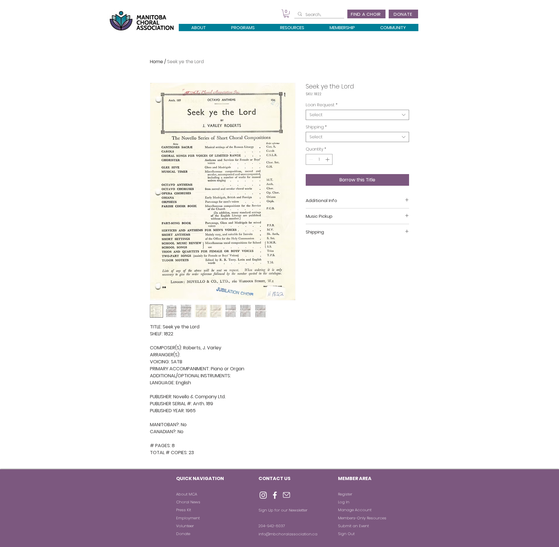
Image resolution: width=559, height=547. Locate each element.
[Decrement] (310, 159)
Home (156, 61)
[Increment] (328, 159)
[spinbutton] (319, 159)
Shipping (316, 127)
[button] (286, 14)
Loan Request (321, 104)
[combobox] (357, 115)
